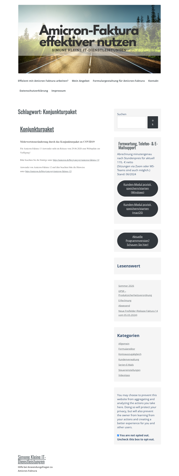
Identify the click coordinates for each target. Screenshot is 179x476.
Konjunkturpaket (37, 129)
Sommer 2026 (126, 285)
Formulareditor (126, 348)
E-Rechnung (124, 300)
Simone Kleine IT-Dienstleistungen (32, 459)
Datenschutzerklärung (34, 90)
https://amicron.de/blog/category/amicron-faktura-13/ (76, 159)
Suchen (121, 114)
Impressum (58, 90)
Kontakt (153, 80)
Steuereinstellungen (129, 370)
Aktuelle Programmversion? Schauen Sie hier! (137, 241)
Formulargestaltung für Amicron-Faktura (119, 80)
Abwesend (124, 305)
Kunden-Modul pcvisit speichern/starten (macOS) (137, 208)
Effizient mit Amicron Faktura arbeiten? (43, 80)
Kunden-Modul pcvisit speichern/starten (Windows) (137, 188)
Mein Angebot (81, 80)
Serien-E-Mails (126, 364)
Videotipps (124, 375)
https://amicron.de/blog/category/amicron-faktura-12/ (48, 171)
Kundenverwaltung (128, 359)
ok (153, 122)
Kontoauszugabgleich (129, 354)
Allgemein (123, 343)
